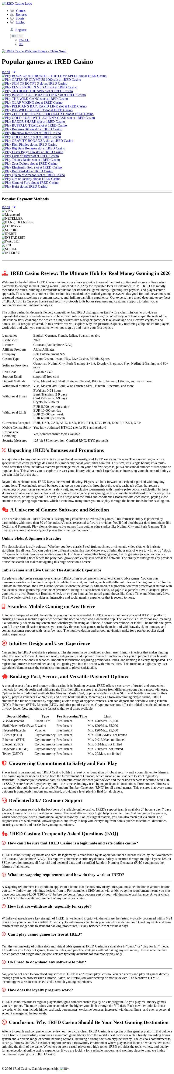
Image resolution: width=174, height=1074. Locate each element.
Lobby (20, 22)
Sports (20, 18)
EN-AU (24, 40)
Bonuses (21, 14)
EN (19, 36)
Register (20, 30)
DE (21, 44)
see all (6, 72)
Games (20, 11)
